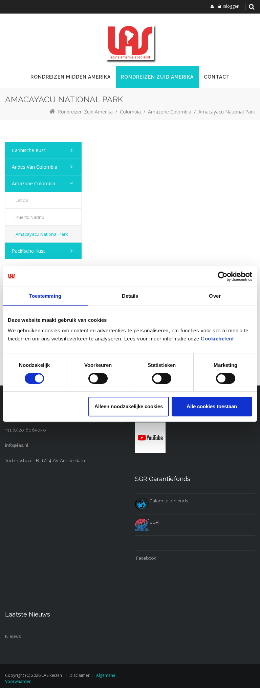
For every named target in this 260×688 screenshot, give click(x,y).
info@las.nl (16, 445)
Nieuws (13, 636)
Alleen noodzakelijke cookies (128, 406)
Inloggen (231, 6)
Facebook (145, 558)
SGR (154, 522)
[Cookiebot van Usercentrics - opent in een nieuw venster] (222, 276)
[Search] (251, 7)
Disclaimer (79, 675)
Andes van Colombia (34, 167)
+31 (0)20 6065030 (25, 430)
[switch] (98, 378)
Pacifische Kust (28, 251)
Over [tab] (214, 296)
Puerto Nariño (30, 217)
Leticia (22, 200)
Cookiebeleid (217, 338)
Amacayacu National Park (42, 234)
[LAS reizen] (130, 42)
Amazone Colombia (33, 183)
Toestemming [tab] (45, 296)
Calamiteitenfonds (168, 500)
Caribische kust (28, 150)
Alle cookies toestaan (212, 406)
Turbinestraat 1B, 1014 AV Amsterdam (45, 460)
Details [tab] (130, 296)
